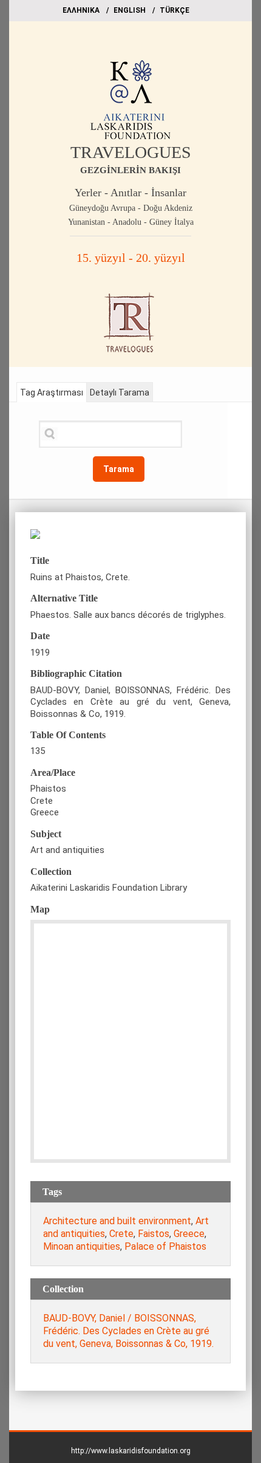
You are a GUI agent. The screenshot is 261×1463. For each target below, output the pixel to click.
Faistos (153, 1233)
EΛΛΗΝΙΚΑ (81, 10)
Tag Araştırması (51, 392)
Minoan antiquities (81, 1246)
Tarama (118, 469)
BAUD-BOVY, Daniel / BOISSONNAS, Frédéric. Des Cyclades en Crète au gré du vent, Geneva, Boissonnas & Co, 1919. (128, 1330)
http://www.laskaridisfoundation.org (131, 1451)
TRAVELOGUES (130, 152)
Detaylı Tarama (119, 392)
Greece (189, 1233)
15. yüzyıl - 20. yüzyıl (130, 257)
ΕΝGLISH (130, 10)
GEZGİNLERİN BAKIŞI (130, 170)
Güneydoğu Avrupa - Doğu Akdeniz (130, 208)
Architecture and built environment (117, 1221)
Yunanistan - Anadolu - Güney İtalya (131, 222)
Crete (121, 1233)
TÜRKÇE (174, 10)
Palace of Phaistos (165, 1246)
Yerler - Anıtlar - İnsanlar (130, 193)
